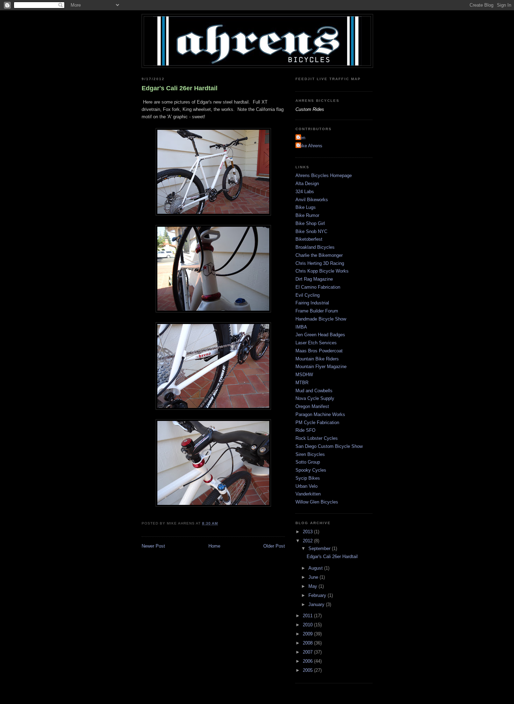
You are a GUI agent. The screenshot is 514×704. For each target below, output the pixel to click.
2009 (308, 633)
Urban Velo (306, 486)
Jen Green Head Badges (320, 334)
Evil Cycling (307, 295)
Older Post (274, 546)
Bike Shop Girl (310, 223)
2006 (308, 661)
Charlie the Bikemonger (319, 255)
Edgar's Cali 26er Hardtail (179, 88)
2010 (308, 624)
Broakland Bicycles (315, 247)
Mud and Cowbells (314, 390)
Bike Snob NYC (311, 231)
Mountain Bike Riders (317, 358)
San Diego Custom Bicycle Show (329, 446)
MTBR (301, 382)
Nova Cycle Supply (314, 398)
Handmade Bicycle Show (320, 319)
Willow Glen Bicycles (316, 502)
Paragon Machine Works (320, 414)
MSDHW (304, 374)
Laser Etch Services (316, 342)
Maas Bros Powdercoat (319, 350)
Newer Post (153, 546)
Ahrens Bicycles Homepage (323, 175)
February (318, 595)
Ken (301, 137)
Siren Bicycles (310, 454)
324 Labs (304, 191)
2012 (308, 540)
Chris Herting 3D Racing (319, 263)
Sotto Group (307, 462)
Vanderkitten (308, 494)
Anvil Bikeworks (311, 199)
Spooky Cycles (310, 470)
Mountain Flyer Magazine (321, 366)
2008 (308, 643)
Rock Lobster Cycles (316, 438)
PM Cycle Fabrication (317, 422)
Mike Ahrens (309, 145)
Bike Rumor (307, 215)
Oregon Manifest (312, 406)
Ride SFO (305, 430)
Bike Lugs (305, 207)
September (320, 548)
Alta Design (307, 183)
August (316, 568)
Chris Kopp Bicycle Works (322, 271)
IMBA (301, 327)
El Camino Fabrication (317, 287)
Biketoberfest (308, 239)
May (313, 586)
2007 (308, 652)
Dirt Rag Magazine (314, 279)
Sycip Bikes (307, 478)
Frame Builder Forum (316, 311)
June (314, 577)
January (317, 604)
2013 (308, 531)
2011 (308, 615)
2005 (308, 670)
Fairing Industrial (312, 302)
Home (214, 546)
